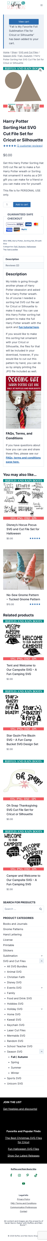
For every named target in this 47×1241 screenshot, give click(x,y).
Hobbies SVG (15, 1003)
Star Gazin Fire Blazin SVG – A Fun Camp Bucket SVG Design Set (22, 740)
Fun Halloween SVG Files (23, 1148)
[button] (40, 70)
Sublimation (10, 955)
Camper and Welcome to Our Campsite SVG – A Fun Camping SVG (23, 880)
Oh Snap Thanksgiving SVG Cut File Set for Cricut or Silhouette (22, 810)
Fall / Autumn (20, 246)
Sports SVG (14, 1078)
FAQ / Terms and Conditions (23, 1203)
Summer (16, 1067)
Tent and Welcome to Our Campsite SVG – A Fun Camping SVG (22, 670)
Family (11, 993)
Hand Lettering (12, 934)
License (8, 939)
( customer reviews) (30, 145)
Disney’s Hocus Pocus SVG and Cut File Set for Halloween (23, 529)
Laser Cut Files (16, 1030)
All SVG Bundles (17, 966)
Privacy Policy (23, 1199)
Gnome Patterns (13, 929)
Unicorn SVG (15, 1083)
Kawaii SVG (14, 1019)
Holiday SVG (14, 1009)
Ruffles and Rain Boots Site (23, 1169)
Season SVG (14, 1051)
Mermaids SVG (16, 1035)
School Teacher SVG (19, 1046)
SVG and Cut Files (14, 961)
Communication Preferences (23, 1207)
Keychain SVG (15, 1025)
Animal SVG (14, 971)
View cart (24, 21)
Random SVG (15, 1041)
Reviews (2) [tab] (12, 265)
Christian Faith (16, 977)
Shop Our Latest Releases (23, 1155)
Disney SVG (14, 982)
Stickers (8, 950)
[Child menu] (41, 955)
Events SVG (14, 987)
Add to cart (22, 204)
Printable (8, 945)
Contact (23, 1211)
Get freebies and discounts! (20, 1108)
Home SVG (13, 1014)
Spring (15, 1062)
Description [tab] (12, 259)
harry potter (12, 249)
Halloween (31, 246)
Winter (15, 1072)
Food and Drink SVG (19, 998)
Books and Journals (15, 923)
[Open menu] (41, 5)
